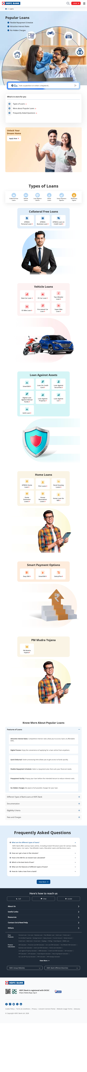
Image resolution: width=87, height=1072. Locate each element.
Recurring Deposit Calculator (60, 953)
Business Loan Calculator (25, 948)
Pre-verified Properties (25, 938)
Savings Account (37, 938)
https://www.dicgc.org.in (28, 993)
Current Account (57, 938)
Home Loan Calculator (55, 948)
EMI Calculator (23, 945)
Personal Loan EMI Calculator (36, 945)
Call (19, 899)
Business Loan (38, 935)
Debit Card (29, 941)
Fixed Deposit (57, 941)
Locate (69, 899)
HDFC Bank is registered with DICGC (34, 990)
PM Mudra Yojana (43, 640)
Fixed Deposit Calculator (44, 953)
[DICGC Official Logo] (14, 991)
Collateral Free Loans (43, 211)
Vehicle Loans (43, 286)
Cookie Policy (9, 1009)
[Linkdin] (21, 1004)
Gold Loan (59, 935)
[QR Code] (8, 991)
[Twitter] (17, 1004)
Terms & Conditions (23, 1009)
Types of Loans (19, 104)
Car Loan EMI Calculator (52, 945)
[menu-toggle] (84, 3)
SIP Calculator (32, 953)
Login (75, 3)
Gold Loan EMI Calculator (41, 948)
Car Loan (30, 935)
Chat (44, 899)
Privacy (34, 1009)
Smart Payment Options (43, 565)
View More (43, 961)
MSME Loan (66, 941)
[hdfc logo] (11, 3)
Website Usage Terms (64, 1009)
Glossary (77, 1009)
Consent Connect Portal (47, 1009)
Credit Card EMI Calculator (55, 951)
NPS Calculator (41, 956)
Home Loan (66, 935)
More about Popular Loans (23, 108)
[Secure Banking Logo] (57, 991)
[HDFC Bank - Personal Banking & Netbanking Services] (14, 982)
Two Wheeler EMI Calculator (68, 945)
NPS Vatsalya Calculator (53, 956)
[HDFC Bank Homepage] (6, 9)
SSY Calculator (69, 951)
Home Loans (43, 475)
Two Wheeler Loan (49, 935)
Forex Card (37, 941)
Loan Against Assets (43, 375)
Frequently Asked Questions (24, 113)
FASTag (50, 941)
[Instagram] (10, 1004)
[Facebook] (6, 1004)
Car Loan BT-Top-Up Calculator (27, 956)
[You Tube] (14, 1004)
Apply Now (13, 138)
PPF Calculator (23, 953)
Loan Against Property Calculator (28, 951)
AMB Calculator (43, 951)
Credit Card (22, 941)
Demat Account (68, 938)
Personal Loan (23, 935)
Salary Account (47, 938)
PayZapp (44, 941)
